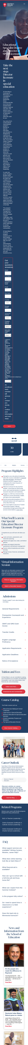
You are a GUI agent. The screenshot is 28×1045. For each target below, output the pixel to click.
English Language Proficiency (9, 641)
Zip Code (8, 293)
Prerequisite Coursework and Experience (13, 616)
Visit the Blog (10, 797)
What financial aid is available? (9, 868)
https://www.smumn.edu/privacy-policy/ (13, 377)
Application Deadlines (10, 654)
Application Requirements (11, 648)
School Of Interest (7, 314)
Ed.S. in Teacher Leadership (11, 818)
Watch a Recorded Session (13, 586)
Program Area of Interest (7, 322)
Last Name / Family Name (8, 283)
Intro (5, 465)
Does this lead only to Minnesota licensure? (10, 914)
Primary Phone (7, 307)
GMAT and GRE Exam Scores (10, 625)
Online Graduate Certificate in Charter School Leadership (12, 830)
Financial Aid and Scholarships (13, 691)
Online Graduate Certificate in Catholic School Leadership (12, 824)
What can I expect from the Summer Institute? (12, 889)
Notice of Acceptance (10, 661)
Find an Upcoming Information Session (13, 580)
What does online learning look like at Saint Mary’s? (12, 860)
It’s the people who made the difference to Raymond (13, 971)
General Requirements (10, 609)
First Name (7, 276)
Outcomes (23, 465)
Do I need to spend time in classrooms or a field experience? (12, 905)
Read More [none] (8, 982)
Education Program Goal (7, 331)
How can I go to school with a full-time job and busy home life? (12, 878)
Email (7, 287)
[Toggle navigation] (24, 3)
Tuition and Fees (11, 686)
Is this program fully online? (12, 896)
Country (7, 300)
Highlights (14, 465)
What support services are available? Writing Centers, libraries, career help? (12, 850)
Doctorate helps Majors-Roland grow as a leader (13, 1014)
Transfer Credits (8, 632)
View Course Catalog (11, 728)
